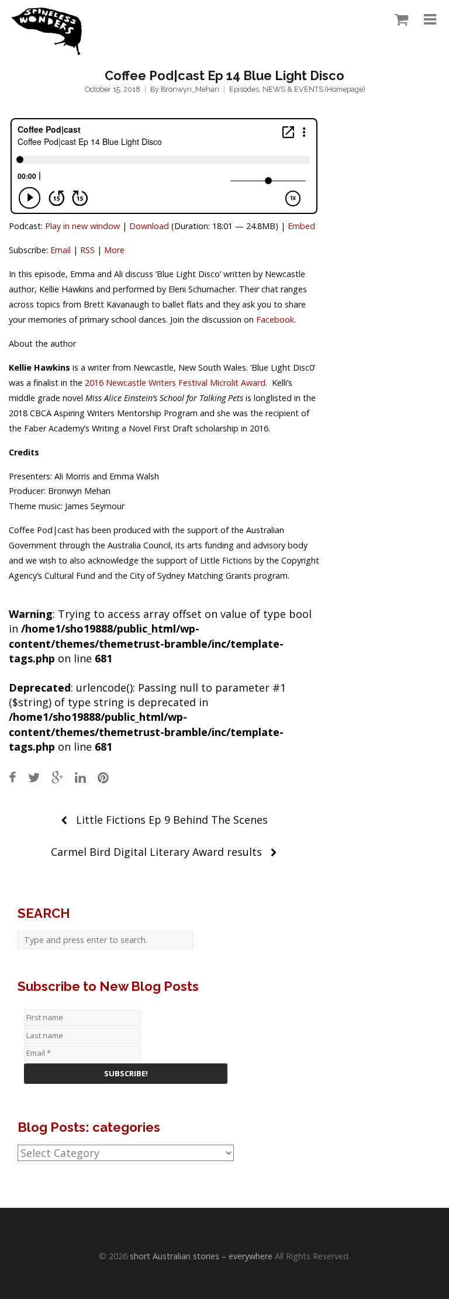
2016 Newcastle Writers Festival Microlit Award (175, 382)
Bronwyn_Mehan (190, 89)
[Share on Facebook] (12, 777)
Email (60, 249)
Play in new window (82, 226)
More (114, 249)
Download (149, 226)
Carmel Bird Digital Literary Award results (156, 852)
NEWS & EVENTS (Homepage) (314, 89)
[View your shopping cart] (398, 20)
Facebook (275, 319)
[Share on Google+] (57, 777)
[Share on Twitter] (34, 777)
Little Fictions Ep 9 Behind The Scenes (172, 820)
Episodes (244, 89)
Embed (301, 226)
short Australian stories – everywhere (201, 1256)
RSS (87, 249)
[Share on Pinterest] (103, 777)
